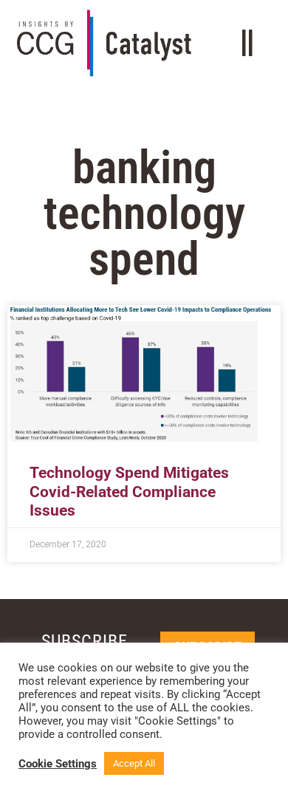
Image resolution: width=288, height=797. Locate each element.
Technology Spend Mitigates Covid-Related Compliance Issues (129, 491)
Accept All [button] (134, 763)
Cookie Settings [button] (57, 763)
